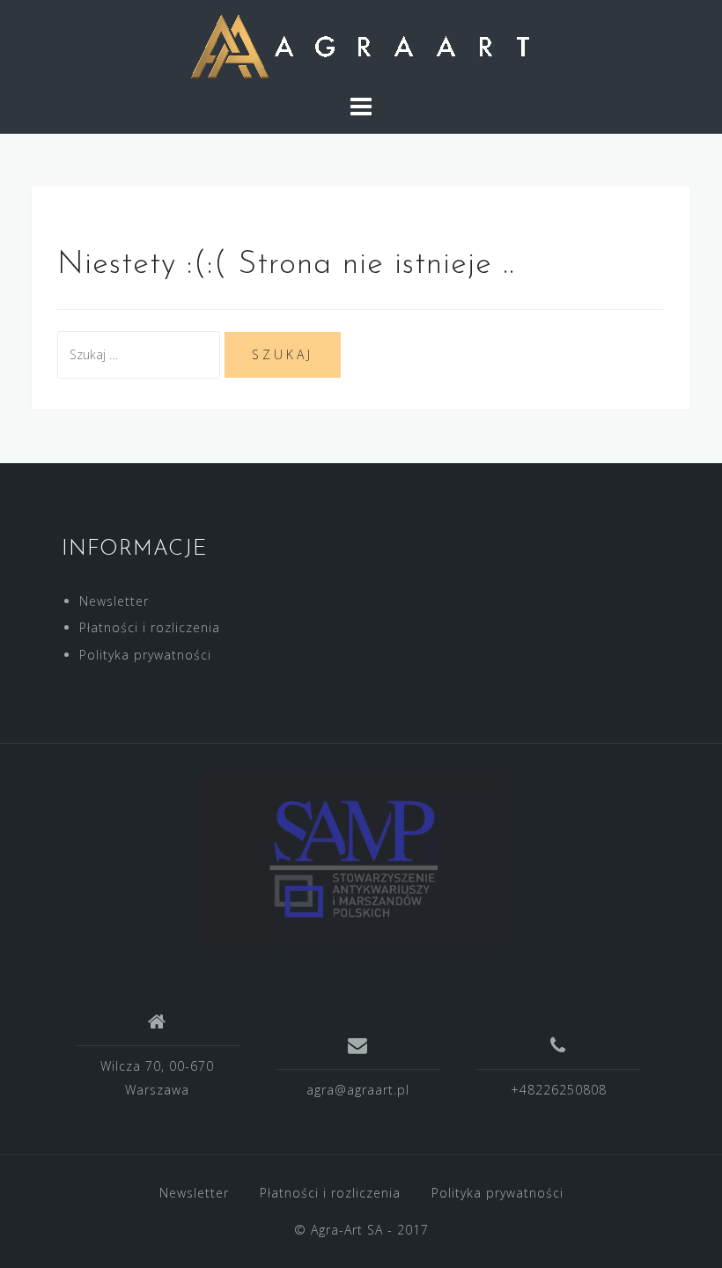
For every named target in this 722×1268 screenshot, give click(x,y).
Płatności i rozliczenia (149, 627)
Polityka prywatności (145, 654)
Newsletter (114, 601)
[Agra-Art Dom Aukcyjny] (354, 857)
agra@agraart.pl (357, 1089)
